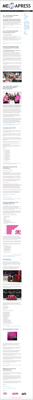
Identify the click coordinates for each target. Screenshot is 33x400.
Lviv (18, 82)
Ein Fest (15, 27)
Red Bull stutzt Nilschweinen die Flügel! (11, 329)
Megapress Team (11, 330)
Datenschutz (25, 19)
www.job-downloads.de (15, 382)
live (17, 82)
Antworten (14, 256)
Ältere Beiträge (4, 390)
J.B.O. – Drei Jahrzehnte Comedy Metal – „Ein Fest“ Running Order (27, 24)
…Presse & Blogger (27, 16)
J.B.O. (6, 27)
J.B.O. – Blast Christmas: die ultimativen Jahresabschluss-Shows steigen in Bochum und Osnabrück (11, 87)
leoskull (11, 33)
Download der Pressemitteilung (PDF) (7, 363)
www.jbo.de (14, 378)
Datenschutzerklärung (13, 397)
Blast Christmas (17, 124)
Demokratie (17, 255)
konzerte (18, 163)
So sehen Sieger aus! (7, 259)
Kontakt (25, 18)
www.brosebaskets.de (5, 379)
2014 (15, 163)
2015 (15, 82)
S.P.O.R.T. (5, 365)
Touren (8, 199)
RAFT (14, 135)
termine (19, 82)
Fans (18, 255)
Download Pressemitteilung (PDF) (6, 324)
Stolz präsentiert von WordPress (19, 397)
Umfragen (9, 256)
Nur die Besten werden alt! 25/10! (9, 127)
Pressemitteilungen (9, 27)
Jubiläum (17, 27)
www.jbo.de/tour (10, 252)
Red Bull (3, 365)
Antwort (7, 365)
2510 (16, 163)
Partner (25, 14)
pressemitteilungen (5, 199)
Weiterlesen (4, 26)
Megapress (25, 33)
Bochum (20, 124)
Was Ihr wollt (11, 256)
